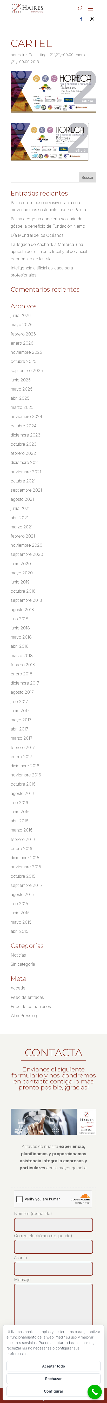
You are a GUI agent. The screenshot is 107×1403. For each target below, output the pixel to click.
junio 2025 (21, 379)
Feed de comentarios (31, 1006)
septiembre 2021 (26, 490)
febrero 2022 (23, 453)
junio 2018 (20, 627)
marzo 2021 (22, 526)
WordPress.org (24, 1015)
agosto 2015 (22, 894)
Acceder (19, 988)
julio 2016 (19, 802)
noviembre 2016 (26, 774)
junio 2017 (20, 710)
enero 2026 (22, 343)
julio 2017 (19, 701)
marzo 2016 (21, 830)
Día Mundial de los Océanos (37, 235)
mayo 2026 (21, 324)
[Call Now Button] (95, 1392)
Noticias (18, 955)
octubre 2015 (23, 876)
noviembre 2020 (26, 545)
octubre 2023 (24, 444)
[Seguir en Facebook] (81, 19)
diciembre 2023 (26, 435)
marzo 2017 (21, 738)
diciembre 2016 (25, 765)
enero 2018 (21, 673)
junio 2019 (20, 582)
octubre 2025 (23, 361)
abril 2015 (19, 931)
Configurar (53, 1391)
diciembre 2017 (25, 683)
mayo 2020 (22, 572)
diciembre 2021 (25, 462)
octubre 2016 (23, 784)
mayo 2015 (21, 922)
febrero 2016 (23, 839)
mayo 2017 (21, 719)
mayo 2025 (21, 389)
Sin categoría (23, 964)
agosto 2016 (22, 793)
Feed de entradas (27, 997)
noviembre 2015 (26, 866)
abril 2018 (20, 646)
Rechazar (53, 1378)
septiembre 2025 (27, 370)
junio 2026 (21, 315)
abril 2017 (19, 729)
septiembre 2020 (27, 554)
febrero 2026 (23, 334)
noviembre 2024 (26, 416)
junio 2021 (20, 508)
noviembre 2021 (26, 471)
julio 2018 (19, 618)
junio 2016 (20, 811)
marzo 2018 (22, 655)
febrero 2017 (23, 747)
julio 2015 (19, 903)
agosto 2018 (22, 609)
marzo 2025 (22, 407)
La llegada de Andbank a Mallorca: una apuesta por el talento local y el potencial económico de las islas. (49, 251)
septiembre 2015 (26, 885)
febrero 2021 (23, 536)
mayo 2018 (21, 637)
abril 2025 (20, 398)
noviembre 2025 (26, 352)
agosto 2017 (22, 692)
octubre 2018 (23, 591)
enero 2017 (21, 756)
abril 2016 (19, 820)
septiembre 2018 (26, 600)
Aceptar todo (53, 1366)
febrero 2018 (23, 664)
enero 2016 (21, 848)
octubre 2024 (23, 425)
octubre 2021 (23, 481)
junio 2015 (20, 912)
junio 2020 (21, 563)
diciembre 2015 (25, 857)
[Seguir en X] (92, 19)
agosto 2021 (22, 499)
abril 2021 (20, 517)
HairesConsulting (32, 54)
